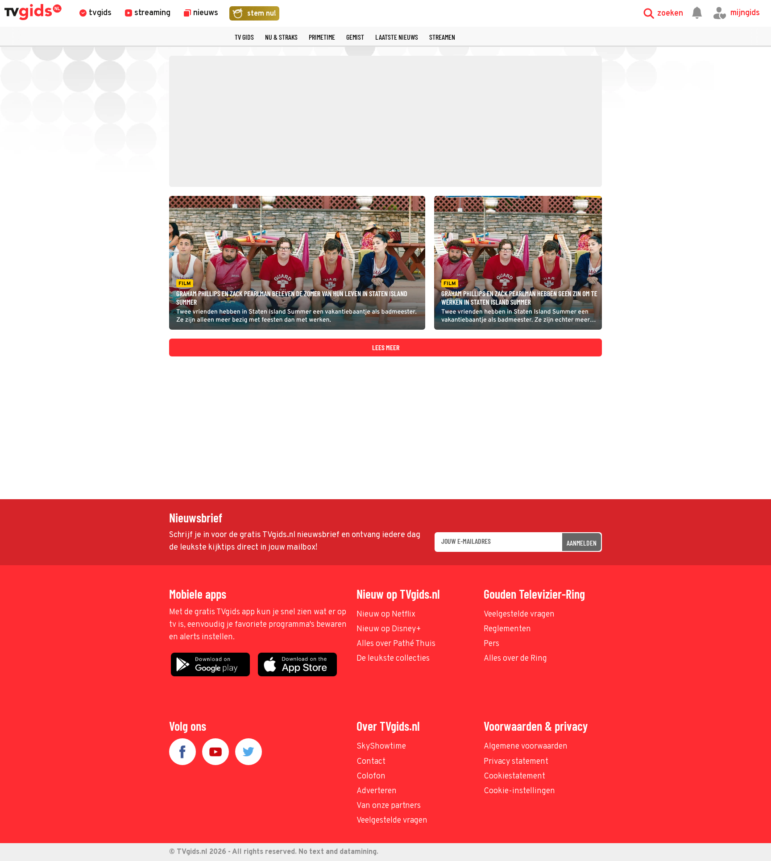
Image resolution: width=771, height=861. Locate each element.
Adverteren (376, 791)
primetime (322, 37)
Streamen (442, 37)
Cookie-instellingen (519, 791)
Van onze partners (388, 806)
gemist (355, 37)
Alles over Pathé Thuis (395, 644)
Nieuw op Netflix (385, 614)
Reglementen (507, 629)
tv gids (244, 37)
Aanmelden (582, 542)
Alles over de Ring (515, 659)
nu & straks (281, 37)
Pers (491, 644)
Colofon (371, 776)
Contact (371, 762)
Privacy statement (516, 762)
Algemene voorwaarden (526, 746)
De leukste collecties (393, 659)
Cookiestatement (514, 776)
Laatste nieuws (396, 37)
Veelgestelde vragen (519, 614)
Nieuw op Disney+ (388, 629)
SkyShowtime (381, 746)
